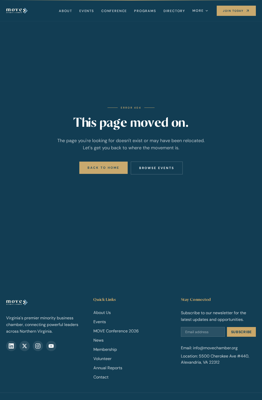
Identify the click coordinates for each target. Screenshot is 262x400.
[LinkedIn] (11, 346)
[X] (24, 346)
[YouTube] (51, 346)
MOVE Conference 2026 (116, 331)
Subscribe (241, 332)
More (197, 10)
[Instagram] (38, 346)
